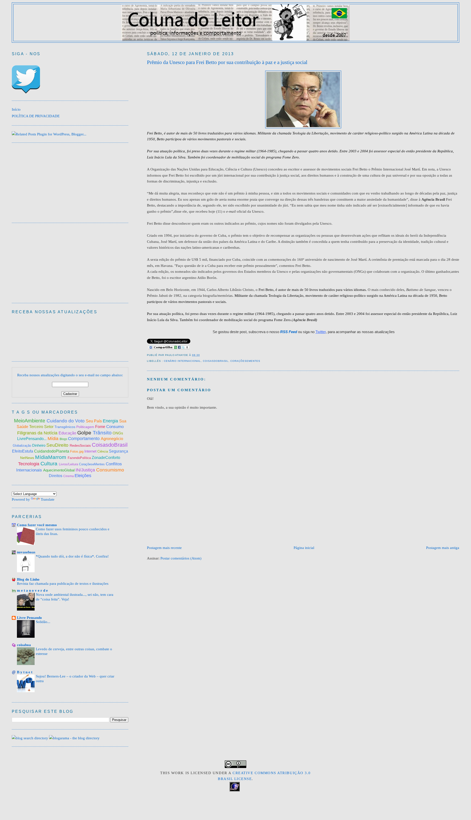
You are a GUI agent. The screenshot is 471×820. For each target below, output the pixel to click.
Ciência (103, 451)
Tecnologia (29, 463)
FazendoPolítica (80, 458)
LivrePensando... (32, 439)
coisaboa (24, 645)
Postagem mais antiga (442, 548)
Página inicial (304, 548)
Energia (111, 420)
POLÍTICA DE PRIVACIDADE (36, 116)
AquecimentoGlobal (59, 470)
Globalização (22, 445)
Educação (68, 433)
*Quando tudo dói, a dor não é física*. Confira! (72, 556)
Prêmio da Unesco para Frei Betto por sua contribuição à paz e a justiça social (227, 62)
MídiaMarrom (51, 457)
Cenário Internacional (182, 361)
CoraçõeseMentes (245, 361)
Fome (100, 427)
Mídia (54, 438)
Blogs (64, 439)
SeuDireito (58, 445)
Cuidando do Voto (66, 420)
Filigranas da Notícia (38, 432)
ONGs (118, 433)
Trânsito (102, 432)
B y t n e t (24, 672)
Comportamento (84, 438)
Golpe (85, 432)
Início (16, 109)
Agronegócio (112, 439)
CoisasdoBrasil (216, 361)
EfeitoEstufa (23, 451)
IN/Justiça (86, 470)
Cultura (49, 463)
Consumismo (110, 469)
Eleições (83, 475)
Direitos (56, 476)
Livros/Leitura (69, 464)
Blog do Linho (28, 579)
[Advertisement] (236, 530)
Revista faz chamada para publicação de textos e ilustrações (62, 584)
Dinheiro (39, 445)
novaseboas (26, 552)
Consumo (115, 426)
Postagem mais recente (164, 548)
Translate (47, 499)
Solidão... (43, 622)
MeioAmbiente (30, 420)
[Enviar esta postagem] (201, 355)
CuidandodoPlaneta (52, 451)
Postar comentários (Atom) (180, 558)
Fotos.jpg (77, 451)
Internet (90, 451)
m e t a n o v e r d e (32, 590)
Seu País (94, 421)
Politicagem (85, 427)
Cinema (69, 476)
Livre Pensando (29, 617)
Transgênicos (65, 427)
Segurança (118, 451)
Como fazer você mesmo (37, 525)
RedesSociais (81, 445)
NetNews (27, 458)
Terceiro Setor (41, 427)
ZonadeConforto (106, 458)
